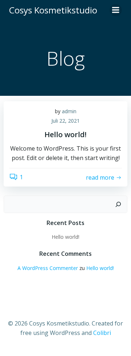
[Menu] (116, 10)
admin (69, 111)
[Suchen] (118, 204)
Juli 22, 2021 (65, 120)
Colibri (102, 333)
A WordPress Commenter (47, 268)
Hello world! (65, 236)
